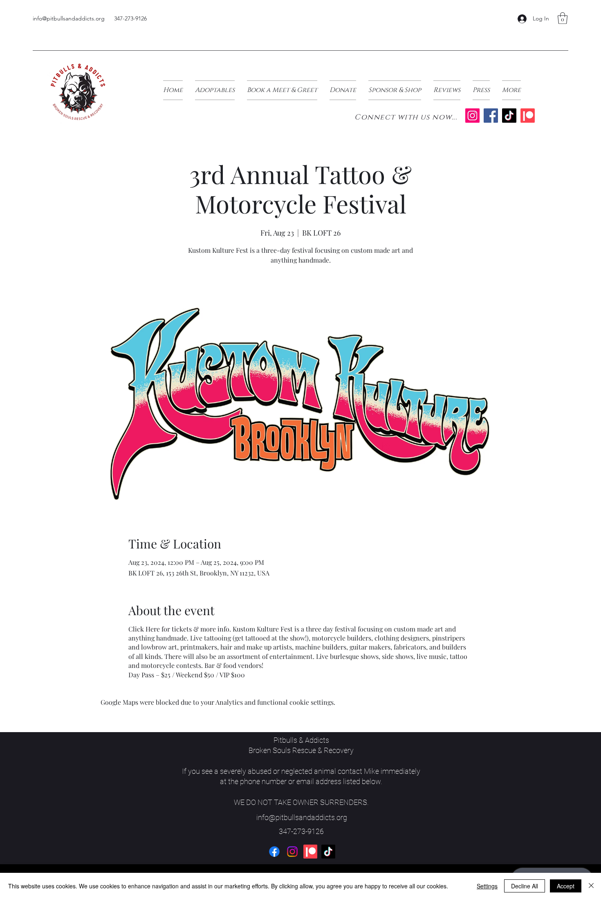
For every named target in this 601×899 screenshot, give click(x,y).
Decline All (524, 886)
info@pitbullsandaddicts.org (69, 18)
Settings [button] (487, 886)
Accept (565, 886)
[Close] (591, 885)
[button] (562, 18)
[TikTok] (509, 115)
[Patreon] (527, 115)
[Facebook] (491, 115)
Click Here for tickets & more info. (179, 629)
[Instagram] (472, 115)
